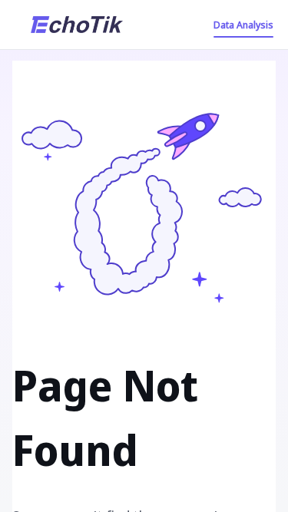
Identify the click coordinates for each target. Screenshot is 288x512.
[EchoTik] (77, 24)
